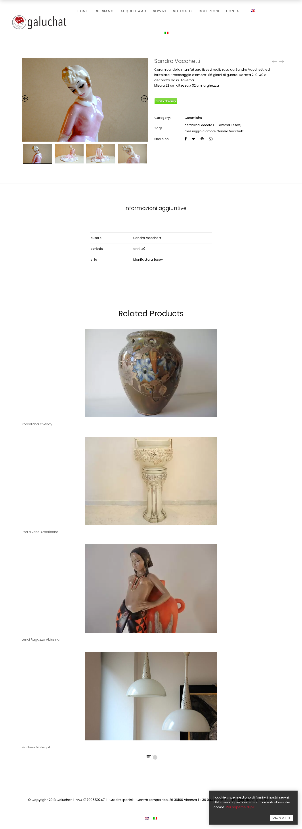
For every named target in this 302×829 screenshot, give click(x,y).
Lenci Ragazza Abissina (40, 639)
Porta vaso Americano (40, 531)
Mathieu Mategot (36, 747)
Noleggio (182, 11)
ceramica (192, 125)
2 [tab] (155, 757)
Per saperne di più (240, 807)
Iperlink (128, 799)
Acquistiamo (133, 11)
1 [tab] (148, 756)
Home (82, 11)
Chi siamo (104, 11)
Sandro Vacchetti (230, 131)
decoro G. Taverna (215, 125)
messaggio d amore (200, 131)
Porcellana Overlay (37, 424)
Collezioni (209, 11)
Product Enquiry (166, 101)
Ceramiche (193, 118)
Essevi (236, 125)
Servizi (159, 11)
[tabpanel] (151, 487)
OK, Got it (281, 818)
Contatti (235, 11)
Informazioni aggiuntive (155, 208)
